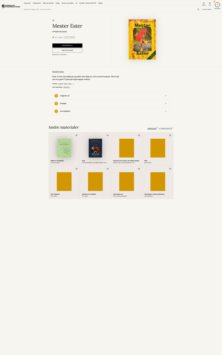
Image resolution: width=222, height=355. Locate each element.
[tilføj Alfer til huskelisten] (170, 135)
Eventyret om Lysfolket (89, 194)
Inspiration (37, 3)
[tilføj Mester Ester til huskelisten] (53, 20)
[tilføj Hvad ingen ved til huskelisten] (139, 169)
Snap (83, 161)
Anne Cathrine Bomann (120, 196)
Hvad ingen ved (118, 194)
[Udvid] (73, 84)
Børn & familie (48, 3)
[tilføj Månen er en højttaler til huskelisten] (77, 135)
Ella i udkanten (55, 194)
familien (66, 83)
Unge (58, 3)
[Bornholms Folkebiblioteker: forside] (11, 6)
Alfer (145, 161)
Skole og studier (68, 3)
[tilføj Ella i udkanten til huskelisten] (77, 169)
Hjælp (100, 3)
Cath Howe (54, 196)
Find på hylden (67, 50)
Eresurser (27, 3)
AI (76, 3)
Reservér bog (67, 46)
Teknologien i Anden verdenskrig (154, 194)
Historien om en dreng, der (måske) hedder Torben (126, 161)
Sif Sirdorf (85, 196)
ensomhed (60, 83)
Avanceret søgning (206, 9)
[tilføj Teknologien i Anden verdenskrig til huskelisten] (170, 169)
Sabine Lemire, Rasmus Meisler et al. (124, 162)
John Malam (147, 162)
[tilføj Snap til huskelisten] (108, 135)
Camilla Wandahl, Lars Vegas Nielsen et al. (94, 162)
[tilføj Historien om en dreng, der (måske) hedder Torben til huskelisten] (139, 135)
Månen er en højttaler (57, 161)
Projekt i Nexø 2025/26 (87, 3)
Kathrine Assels (61, 31)
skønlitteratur (66, 87)
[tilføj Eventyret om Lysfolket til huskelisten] (108, 169)
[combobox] (111, 9)
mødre (70, 83)
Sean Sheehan (148, 196)
